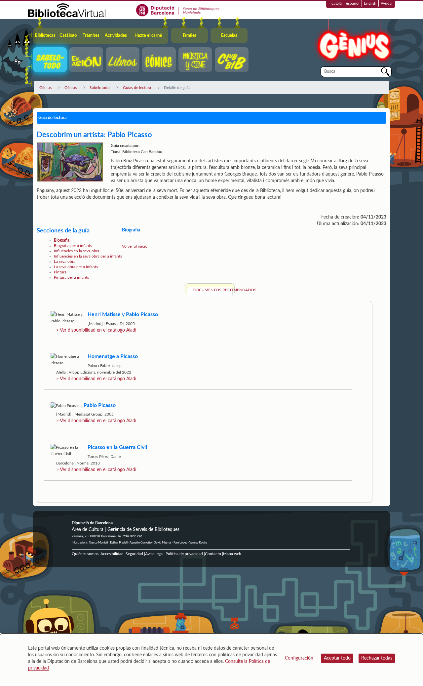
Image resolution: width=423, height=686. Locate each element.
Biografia (61, 240)
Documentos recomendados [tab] (213, 290)
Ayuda (386, 3)
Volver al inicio (134, 246)
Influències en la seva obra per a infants (88, 256)
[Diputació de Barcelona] (178, 10)
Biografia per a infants (73, 246)
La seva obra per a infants (76, 267)
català (336, 3)
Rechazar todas (376, 658)
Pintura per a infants (71, 277)
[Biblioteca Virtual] (66, 10)
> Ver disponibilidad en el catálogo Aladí (96, 330)
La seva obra (64, 261)
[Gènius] (353, 42)
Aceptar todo (337, 658)
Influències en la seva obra (76, 251)
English (370, 3)
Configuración (299, 658)
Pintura (60, 272)
